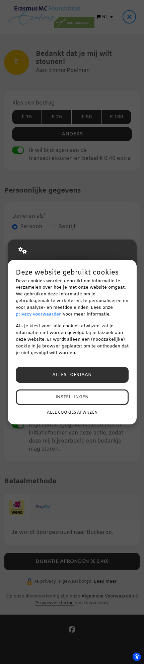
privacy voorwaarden (39, 314)
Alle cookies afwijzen (72, 412)
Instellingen (72, 397)
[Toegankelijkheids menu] (137, 657)
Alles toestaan (72, 375)
